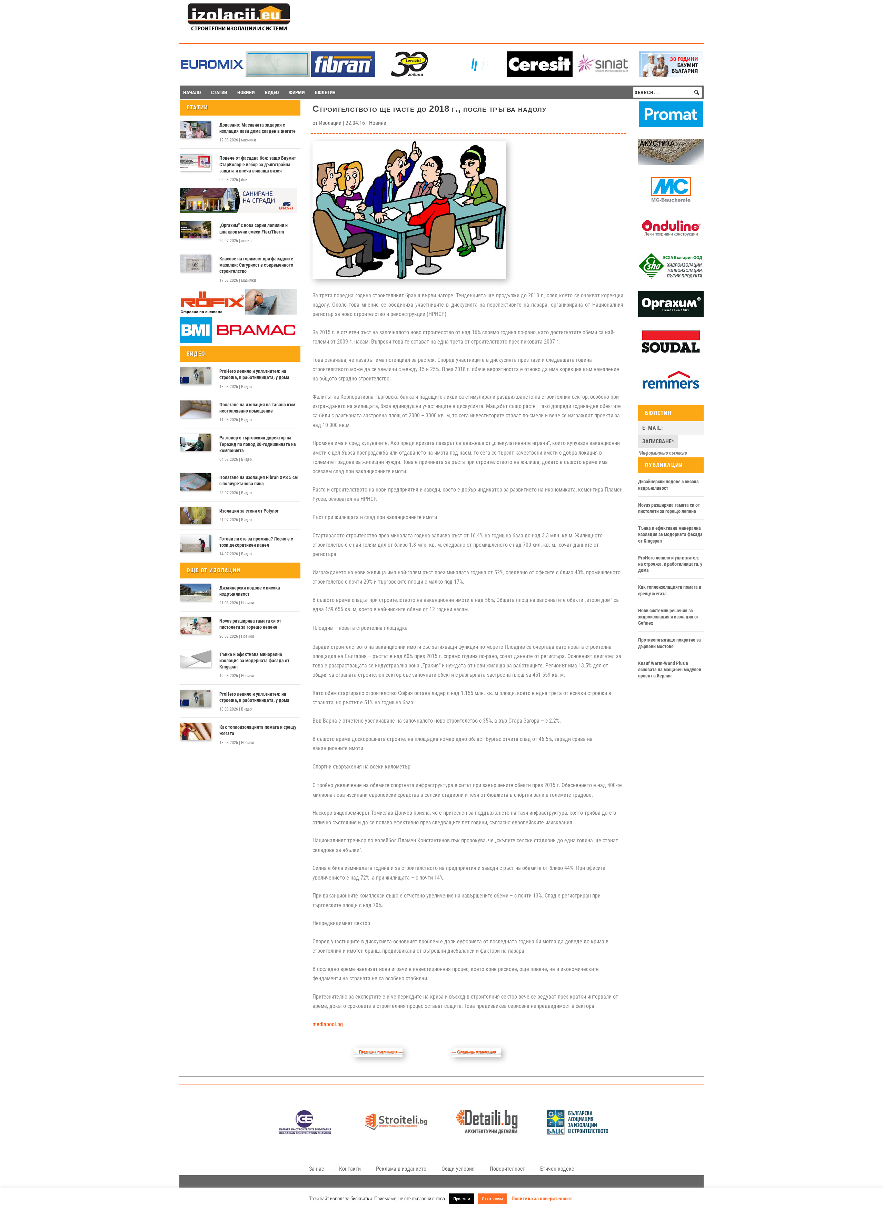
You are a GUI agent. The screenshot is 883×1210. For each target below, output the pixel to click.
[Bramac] (238, 341)
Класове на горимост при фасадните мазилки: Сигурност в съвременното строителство (256, 265)
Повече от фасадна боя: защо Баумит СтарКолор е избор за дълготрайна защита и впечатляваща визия (257, 164)
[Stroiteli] (396, 1132)
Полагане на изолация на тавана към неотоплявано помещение (257, 408)
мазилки (248, 140)
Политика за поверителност (542, 1199)
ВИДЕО (272, 92)
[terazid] (409, 75)
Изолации (330, 123)
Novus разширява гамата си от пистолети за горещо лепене (250, 624)
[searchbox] (667, 92)
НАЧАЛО (192, 92)
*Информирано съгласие (662, 453)
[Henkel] (540, 75)
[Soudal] (671, 353)
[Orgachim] (671, 315)
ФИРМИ (297, 92)
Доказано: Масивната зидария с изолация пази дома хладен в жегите (257, 128)
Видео (246, 386)
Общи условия (458, 1169)
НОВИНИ (246, 92)
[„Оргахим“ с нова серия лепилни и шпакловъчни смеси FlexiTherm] (195, 229)
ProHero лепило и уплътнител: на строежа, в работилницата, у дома (254, 374)
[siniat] (605, 75)
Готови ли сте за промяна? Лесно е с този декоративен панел (256, 542)
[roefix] (238, 313)
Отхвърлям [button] (492, 1198)
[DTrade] (671, 163)
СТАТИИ (219, 92)
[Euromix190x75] (212, 75)
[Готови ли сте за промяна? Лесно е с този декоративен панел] (195, 543)
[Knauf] (474, 75)
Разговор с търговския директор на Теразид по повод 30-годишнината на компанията (257, 444)
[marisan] (278, 75)
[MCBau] (671, 201)
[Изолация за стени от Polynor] (195, 515)
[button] (697, 92)
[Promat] (671, 125)
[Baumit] (671, 75)
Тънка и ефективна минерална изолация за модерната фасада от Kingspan (254, 661)
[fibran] (343, 75)
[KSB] (305, 1132)
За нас (316, 1169)
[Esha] (671, 277)
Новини (247, 603)
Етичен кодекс (557, 1169)
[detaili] (487, 1132)
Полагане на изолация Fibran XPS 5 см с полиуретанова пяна (258, 480)
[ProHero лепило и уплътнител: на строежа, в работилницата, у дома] (195, 375)
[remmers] (671, 391)
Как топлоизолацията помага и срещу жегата (257, 730)
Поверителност (507, 1169)
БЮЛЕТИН (325, 92)
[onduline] (671, 239)
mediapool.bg (327, 1024)
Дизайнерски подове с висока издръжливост (249, 591)
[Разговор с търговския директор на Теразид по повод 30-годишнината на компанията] (195, 442)
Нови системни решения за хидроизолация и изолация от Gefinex (668, 617)
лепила (247, 240)
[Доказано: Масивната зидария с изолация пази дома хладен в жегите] (195, 129)
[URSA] (238, 211)
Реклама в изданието (401, 1169)
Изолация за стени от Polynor (249, 511)
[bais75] (578, 1132)
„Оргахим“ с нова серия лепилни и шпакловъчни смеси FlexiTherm (253, 228)
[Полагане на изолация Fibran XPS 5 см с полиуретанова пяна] (195, 481)
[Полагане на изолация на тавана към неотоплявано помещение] (195, 409)
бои (244, 179)
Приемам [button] (461, 1198)
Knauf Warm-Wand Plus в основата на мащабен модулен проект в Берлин (669, 669)
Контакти (350, 1169)
